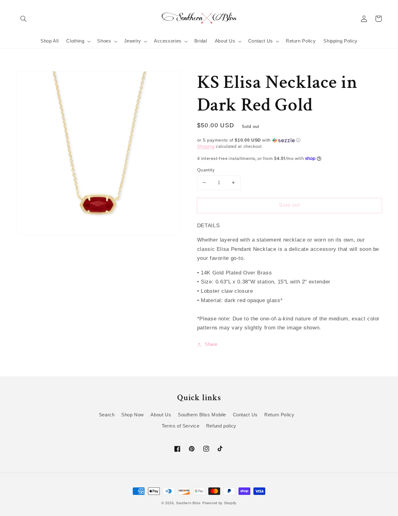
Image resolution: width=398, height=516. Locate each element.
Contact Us (245, 414)
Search (107, 414)
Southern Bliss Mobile (202, 414)
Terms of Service (180, 425)
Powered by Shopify (219, 503)
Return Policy (279, 414)
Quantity (206, 170)
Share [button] (211, 344)
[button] (23, 18)
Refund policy (221, 425)
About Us (160, 414)
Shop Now (132, 414)
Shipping (206, 146)
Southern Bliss (188, 503)
